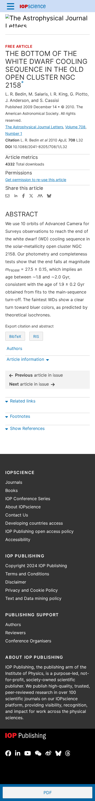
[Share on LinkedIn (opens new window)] (16, 195)
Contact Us (16, 515)
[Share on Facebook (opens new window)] (23, 195)
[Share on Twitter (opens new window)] (31, 195)
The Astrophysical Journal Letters (34, 127)
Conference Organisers (28, 640)
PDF (67, 793)
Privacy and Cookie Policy (31, 590)
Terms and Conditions (27, 573)
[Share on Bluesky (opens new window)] (49, 195)
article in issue (39, 375)
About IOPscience (23, 506)
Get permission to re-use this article (35, 179)
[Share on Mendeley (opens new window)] (40, 195)
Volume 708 (75, 127)
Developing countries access (34, 523)
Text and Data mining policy (33, 598)
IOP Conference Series (27, 498)
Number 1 (13, 133)
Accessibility (17, 539)
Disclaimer (15, 582)
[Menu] (10, 6)
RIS (36, 336)
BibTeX (15, 336)
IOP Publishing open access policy (39, 531)
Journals (13, 482)
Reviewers (15, 632)
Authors (13, 624)
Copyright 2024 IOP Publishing (36, 565)
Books (11, 490)
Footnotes (20, 416)
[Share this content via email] (7, 195)
